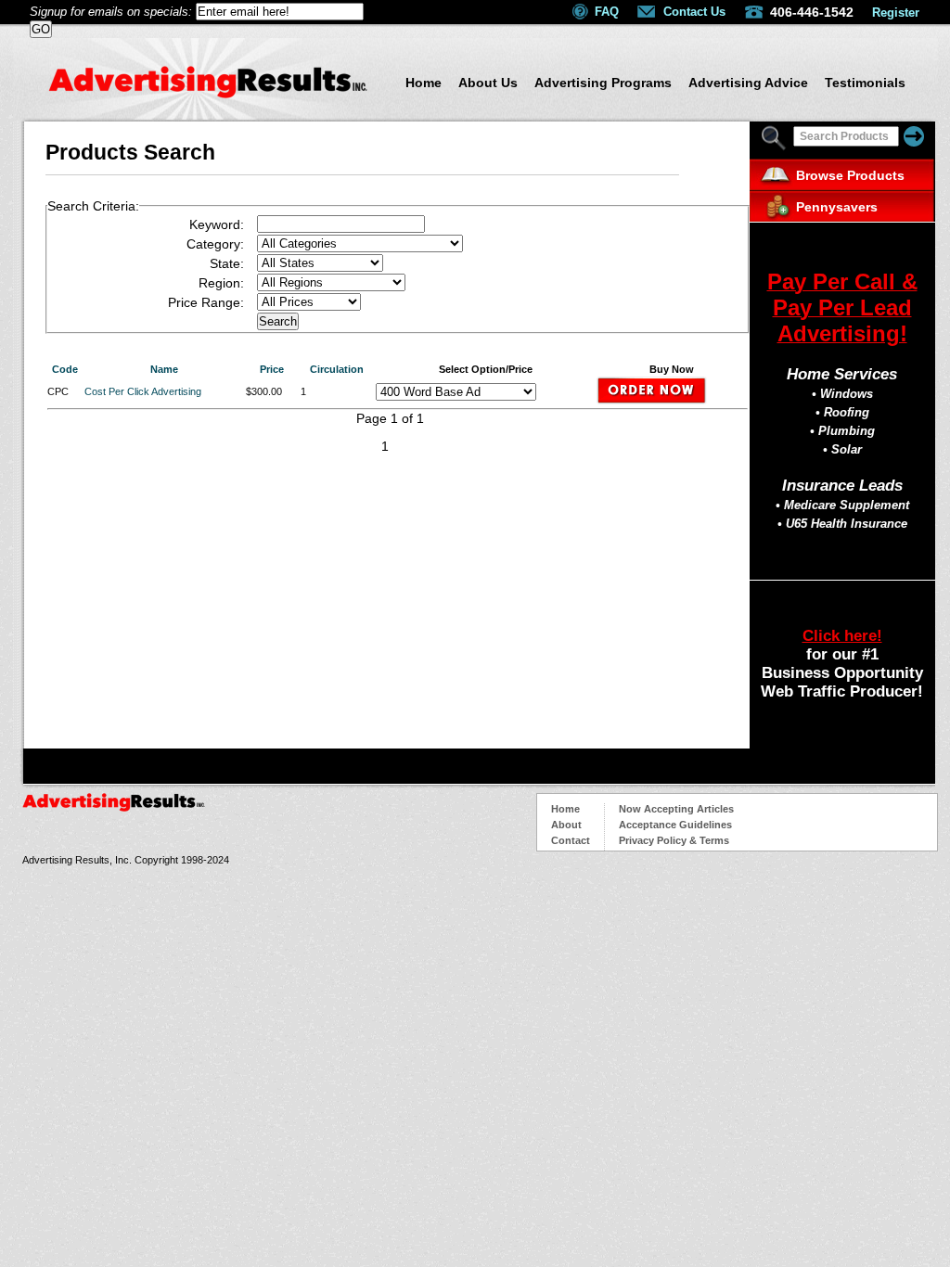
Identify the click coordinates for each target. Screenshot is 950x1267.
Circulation (337, 369)
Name (164, 369)
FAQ (607, 12)
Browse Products (850, 175)
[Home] (207, 93)
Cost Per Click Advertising (142, 391)
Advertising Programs (603, 82)
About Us (488, 82)
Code (65, 369)
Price (272, 369)
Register (895, 12)
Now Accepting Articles (676, 808)
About (566, 824)
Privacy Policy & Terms (674, 840)
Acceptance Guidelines (675, 824)
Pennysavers (837, 206)
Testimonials (865, 82)
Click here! (842, 636)
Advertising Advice (748, 82)
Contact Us (694, 12)
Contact (570, 840)
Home (423, 82)
